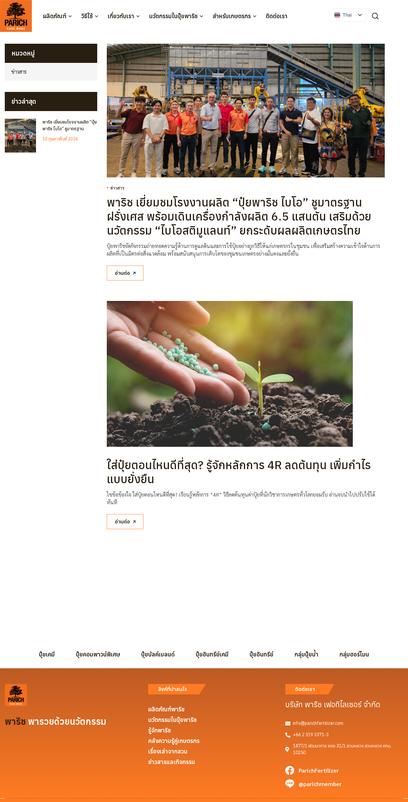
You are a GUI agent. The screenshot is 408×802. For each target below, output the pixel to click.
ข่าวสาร (117, 188)
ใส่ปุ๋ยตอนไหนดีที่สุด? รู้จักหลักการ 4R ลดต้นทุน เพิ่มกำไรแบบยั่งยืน (239, 471)
